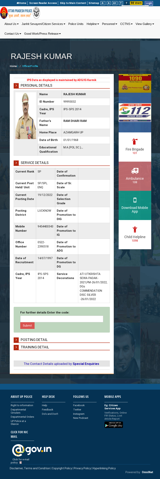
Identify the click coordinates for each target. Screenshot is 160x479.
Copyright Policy (62, 468)
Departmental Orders (22, 416)
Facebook (79, 405)
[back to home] (20, 13)
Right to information (22, 405)
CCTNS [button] (125, 24)
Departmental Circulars (18, 411)
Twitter (77, 409)
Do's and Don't (50, 413)
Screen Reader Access (43, 3)
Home (22, 3)
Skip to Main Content (73, 3)
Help (44, 405)
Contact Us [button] (11, 33)
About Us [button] (10, 24)
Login (149, 3)
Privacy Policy (82, 468)
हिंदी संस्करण (136, 3)
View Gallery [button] (144, 24)
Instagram (78, 413)
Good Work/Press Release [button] (41, 33)
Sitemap (94, 3)
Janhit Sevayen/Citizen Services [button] (42, 24)
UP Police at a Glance (18, 423)
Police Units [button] (76, 24)
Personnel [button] (108, 24)
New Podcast (80, 417)
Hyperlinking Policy (104, 468)
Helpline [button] (92, 24)
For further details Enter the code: (44, 312)
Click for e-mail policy (20, 461)
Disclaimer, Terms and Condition (30, 468)
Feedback (47, 409)
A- (103, 3)
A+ (114, 3)
